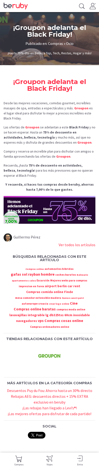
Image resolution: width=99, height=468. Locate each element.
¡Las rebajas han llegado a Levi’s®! (49, 407)
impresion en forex (31, 286)
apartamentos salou (24, 280)
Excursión (43, 280)
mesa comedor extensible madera (38, 298)
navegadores (26, 321)
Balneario (82, 274)
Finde (68, 292)
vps (41, 320)
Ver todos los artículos (77, 244)
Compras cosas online (63, 320)
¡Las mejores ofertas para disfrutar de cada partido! (49, 413)
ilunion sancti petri (73, 298)
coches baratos (65, 274)
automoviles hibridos (59, 269)
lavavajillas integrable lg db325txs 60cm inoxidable (49, 315)
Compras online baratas (35, 309)
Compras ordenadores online (49, 326)
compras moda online (70, 309)
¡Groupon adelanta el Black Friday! (49, 84)
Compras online (34, 269)
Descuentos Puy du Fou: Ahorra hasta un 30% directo (49, 390)
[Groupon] (49, 355)
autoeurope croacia (35, 303)
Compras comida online (44, 292)
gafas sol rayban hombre (33, 274)
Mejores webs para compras (68, 280)
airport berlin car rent (62, 286)
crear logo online (59, 303)
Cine (74, 303)
